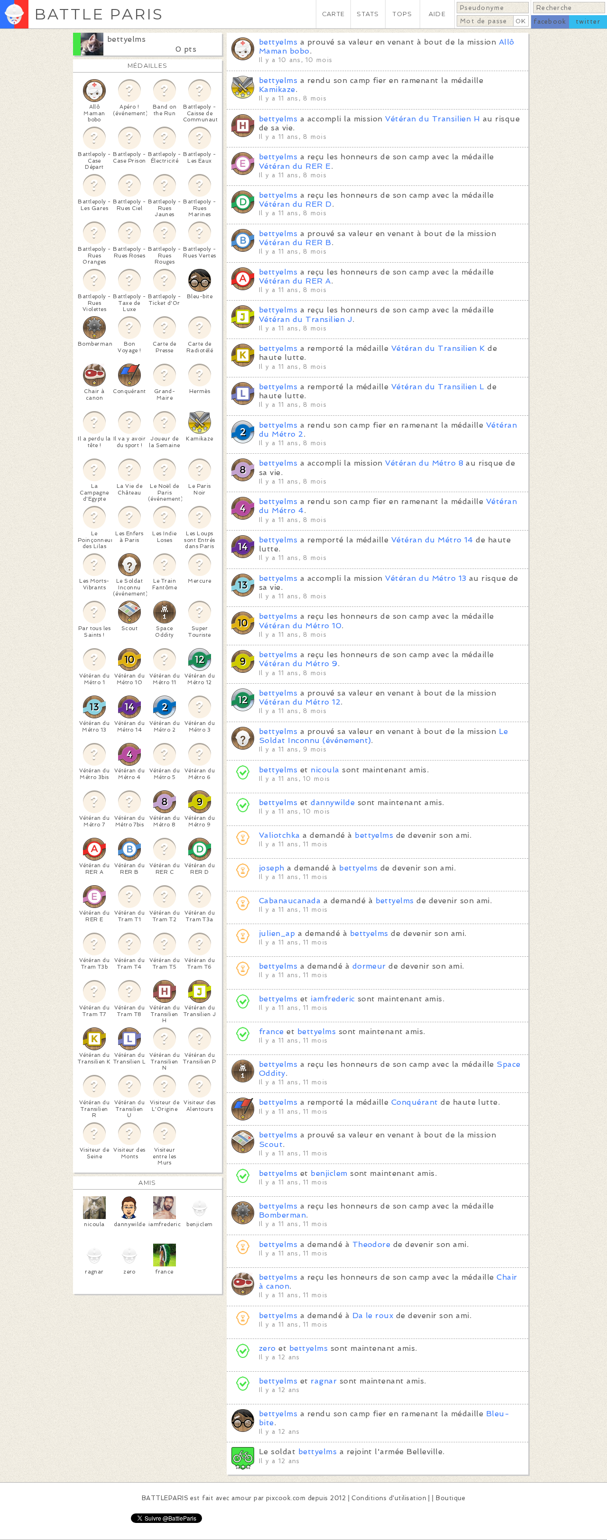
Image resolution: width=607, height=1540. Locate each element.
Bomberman (282, 1214)
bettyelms (126, 39)
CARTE (333, 14)
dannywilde (333, 802)
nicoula (325, 769)
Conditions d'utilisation (388, 1498)
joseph (272, 867)
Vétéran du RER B (295, 242)
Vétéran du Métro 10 (300, 625)
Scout (271, 1144)
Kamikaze (277, 89)
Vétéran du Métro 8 (424, 463)
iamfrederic (333, 998)
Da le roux (373, 1315)
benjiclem (329, 1173)
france (271, 1031)
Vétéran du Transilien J (305, 319)
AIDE (437, 14)
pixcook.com (285, 1498)
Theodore (371, 1244)
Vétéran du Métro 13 (425, 578)
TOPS (402, 14)
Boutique (450, 1498)
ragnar (324, 1380)
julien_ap (277, 933)
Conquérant (414, 1102)
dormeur (369, 966)
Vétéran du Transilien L (438, 386)
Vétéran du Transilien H (432, 118)
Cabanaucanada (290, 900)
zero (267, 1348)
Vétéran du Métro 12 (299, 701)
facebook (549, 21)
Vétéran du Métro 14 (432, 539)
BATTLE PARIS (99, 14)
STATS (368, 14)
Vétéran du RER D (295, 204)
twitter (588, 21)
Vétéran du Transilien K (438, 348)
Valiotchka (279, 835)
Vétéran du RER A (295, 280)
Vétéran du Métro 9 (298, 663)
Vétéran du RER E (295, 166)
